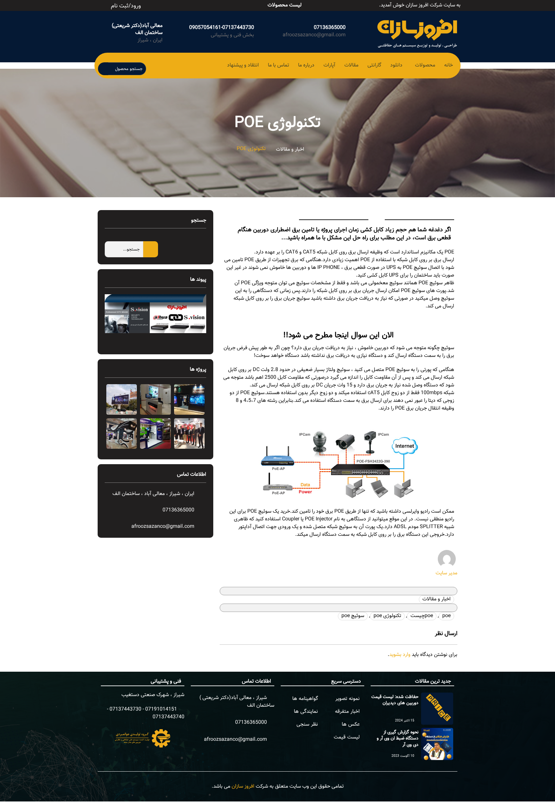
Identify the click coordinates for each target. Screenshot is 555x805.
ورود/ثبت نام (126, 6)
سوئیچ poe (352, 616)
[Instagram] (189, 4)
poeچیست (421, 616)
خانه (448, 65)
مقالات (351, 65)
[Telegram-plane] (196, 4)
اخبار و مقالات (290, 150)
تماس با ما (278, 65)
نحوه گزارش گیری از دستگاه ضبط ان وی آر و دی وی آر (397, 738)
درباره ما (306, 65)
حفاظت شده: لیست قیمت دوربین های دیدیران (394, 700)
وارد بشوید (399, 655)
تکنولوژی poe (387, 616)
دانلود (396, 65)
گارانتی (374, 65)
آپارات (329, 65)
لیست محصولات (285, 5)
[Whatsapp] (182, 4)
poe (446, 616)
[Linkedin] (203, 4)
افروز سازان (243, 787)
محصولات (425, 65)
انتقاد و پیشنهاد (243, 65)
